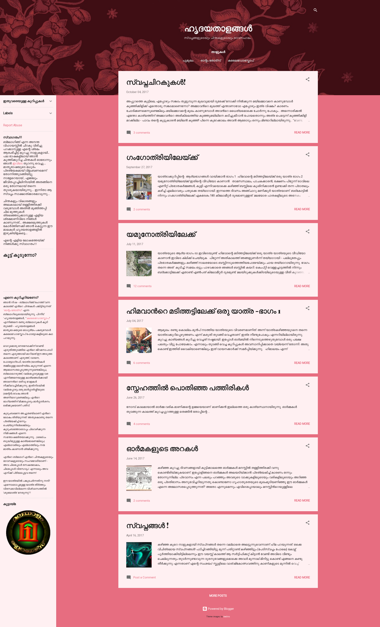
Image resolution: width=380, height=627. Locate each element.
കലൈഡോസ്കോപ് (241, 60)
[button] (307, 80)
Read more (302, 132)
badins (226, 616)
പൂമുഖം (188, 60)
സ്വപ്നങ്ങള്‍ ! (147, 525)
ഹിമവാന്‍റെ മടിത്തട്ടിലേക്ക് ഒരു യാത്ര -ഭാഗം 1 (203, 310)
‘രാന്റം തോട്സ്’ (12, 310)
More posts (218, 595)
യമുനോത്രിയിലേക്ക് (160, 234)
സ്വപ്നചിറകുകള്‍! (156, 81)
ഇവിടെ (17, 163)
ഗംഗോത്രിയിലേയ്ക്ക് (162, 157)
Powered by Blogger (220, 609)
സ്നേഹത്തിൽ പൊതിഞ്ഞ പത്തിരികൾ (187, 387)
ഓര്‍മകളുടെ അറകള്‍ (162, 448)
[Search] (315, 11)
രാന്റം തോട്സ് (210, 60)
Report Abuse (12, 125)
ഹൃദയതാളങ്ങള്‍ (218, 28)
